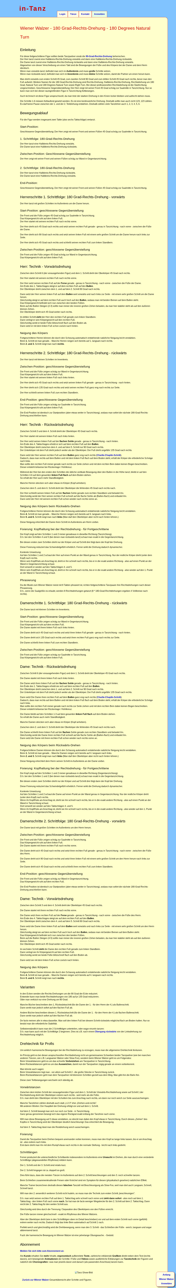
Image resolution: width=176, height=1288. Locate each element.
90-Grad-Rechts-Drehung (99, 56)
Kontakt (85, 14)
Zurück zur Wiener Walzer (35, 1280)
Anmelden (99, 14)
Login (62, 14)
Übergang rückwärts (105, 1031)
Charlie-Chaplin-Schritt (109, 455)
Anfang (166, 1275)
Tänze (73, 14)
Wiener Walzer (166, 1279)
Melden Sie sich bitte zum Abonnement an (42, 1251)
